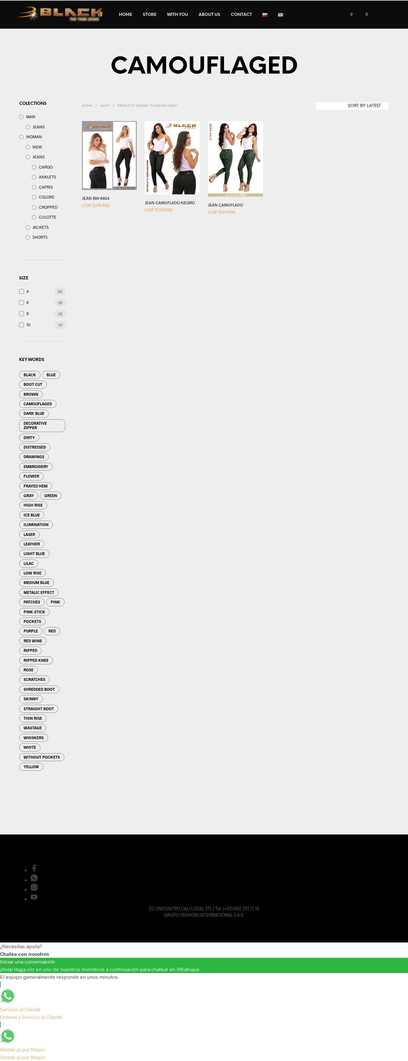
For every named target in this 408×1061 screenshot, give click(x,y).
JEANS (39, 126)
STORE (150, 15)
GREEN (50, 495)
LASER (29, 534)
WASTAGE (33, 727)
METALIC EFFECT (39, 592)
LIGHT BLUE (34, 553)
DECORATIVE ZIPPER (35, 425)
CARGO (46, 167)
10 (28, 324)
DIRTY (29, 437)
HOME (125, 15)
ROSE (28, 670)
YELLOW (31, 766)
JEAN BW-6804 (95, 198)
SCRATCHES (34, 679)
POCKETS (32, 621)
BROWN (31, 394)
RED (52, 631)
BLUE (51, 374)
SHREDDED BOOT (39, 689)
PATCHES (32, 602)
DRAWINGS (34, 456)
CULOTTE (47, 217)
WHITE (30, 747)
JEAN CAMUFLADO (225, 204)
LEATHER (32, 544)
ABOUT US (209, 15)
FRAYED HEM (35, 486)
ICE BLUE (32, 515)
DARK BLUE (34, 413)
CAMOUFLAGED (38, 403)
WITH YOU (177, 15)
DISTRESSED (35, 447)
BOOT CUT (33, 384)
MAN (30, 116)
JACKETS (41, 227)
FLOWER (31, 476)
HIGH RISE (33, 505)
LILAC (29, 563)
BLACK (30, 374)
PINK (55, 602)
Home (87, 106)
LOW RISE (32, 573)
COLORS (46, 196)
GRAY (29, 495)
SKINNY (31, 699)
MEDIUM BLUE (36, 582)
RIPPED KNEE (36, 660)
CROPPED (48, 207)
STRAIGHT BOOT (39, 708)
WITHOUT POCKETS (42, 757)
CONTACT (241, 15)
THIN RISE (33, 718)
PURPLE (31, 631)
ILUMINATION (36, 524)
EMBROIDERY (36, 466)
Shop (104, 106)
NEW (37, 146)
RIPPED (30, 650)
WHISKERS (34, 737)
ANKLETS (47, 176)
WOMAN (34, 136)
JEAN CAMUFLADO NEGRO (170, 202)
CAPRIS (46, 187)
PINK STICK (34, 612)
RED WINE (33, 641)
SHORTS (40, 237)
